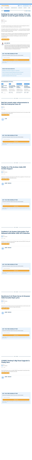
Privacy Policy (5, 62)
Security (25, 7)
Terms (29, 61)
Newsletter (26, 5)
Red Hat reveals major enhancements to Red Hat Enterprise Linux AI (4, 86)
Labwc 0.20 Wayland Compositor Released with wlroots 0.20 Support (12, 72)
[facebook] (18, 5)
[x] (21, 5)
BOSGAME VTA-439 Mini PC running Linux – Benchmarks (10, 70)
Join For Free (16, 141)
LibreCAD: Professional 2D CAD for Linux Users (9, 75)
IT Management (7, 7)
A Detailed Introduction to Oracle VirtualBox (27, 86)
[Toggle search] (30, 5)
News (2, 7)
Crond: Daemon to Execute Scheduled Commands (19, 86)
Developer (20, 7)
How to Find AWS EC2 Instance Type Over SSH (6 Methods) (12, 86)
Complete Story (4, 39)
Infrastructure (14, 7)
